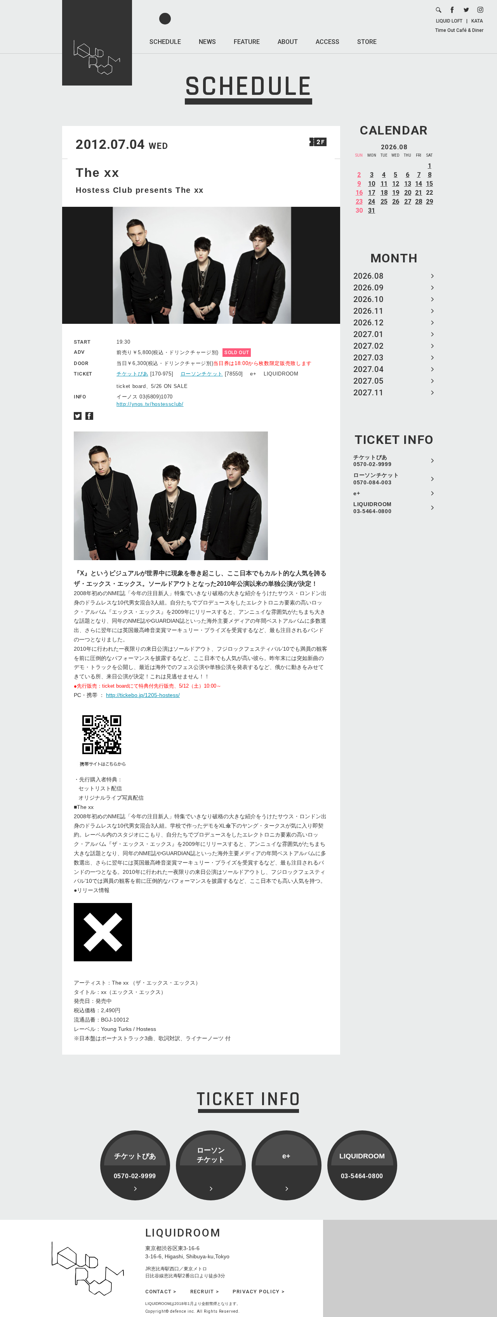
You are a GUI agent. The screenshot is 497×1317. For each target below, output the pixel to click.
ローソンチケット (202, 374)
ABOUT (288, 41)
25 (384, 201)
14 (418, 183)
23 (359, 201)
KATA (477, 21)
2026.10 (368, 299)
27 (407, 201)
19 (395, 192)
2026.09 (368, 288)
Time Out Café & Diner (459, 30)
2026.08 (368, 276)
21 (418, 192)
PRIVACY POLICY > (259, 1291)
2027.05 (368, 381)
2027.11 (368, 392)
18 (384, 192)
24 (371, 201)
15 (429, 183)
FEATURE (247, 41)
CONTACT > (161, 1291)
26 (395, 201)
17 (371, 192)
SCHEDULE (165, 41)
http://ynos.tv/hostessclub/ (150, 404)
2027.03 (368, 358)
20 (407, 192)
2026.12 (368, 323)
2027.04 (368, 369)
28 (418, 201)
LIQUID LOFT (449, 21)
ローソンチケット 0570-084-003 (376, 478)
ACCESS (327, 41)
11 (384, 183)
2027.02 (368, 346)
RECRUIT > (204, 1291)
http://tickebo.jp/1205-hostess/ (143, 695)
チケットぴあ (132, 374)
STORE (367, 41)
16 (359, 192)
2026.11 (368, 311)
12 (395, 183)
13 (407, 183)
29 (429, 201)
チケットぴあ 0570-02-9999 (372, 460)
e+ (356, 493)
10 (371, 183)
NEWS (207, 41)
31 (371, 210)
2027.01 (368, 334)
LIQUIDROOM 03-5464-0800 (372, 507)
